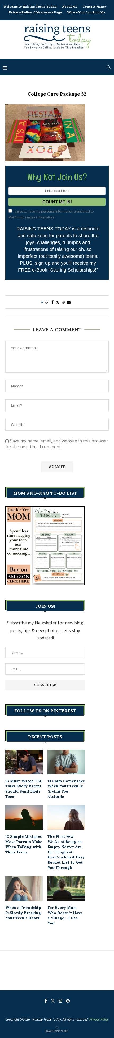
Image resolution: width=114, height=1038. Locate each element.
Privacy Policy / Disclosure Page (35, 12)
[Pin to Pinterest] (63, 302)
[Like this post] (46, 302)
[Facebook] (46, 1000)
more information (40, 217)
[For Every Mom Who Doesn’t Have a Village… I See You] (66, 888)
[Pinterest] (68, 1000)
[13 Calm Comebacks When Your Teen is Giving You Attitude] (66, 762)
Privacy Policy (99, 1019)
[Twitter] (53, 1000)
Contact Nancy (94, 6)
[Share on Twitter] (57, 302)
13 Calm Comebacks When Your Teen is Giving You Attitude (66, 789)
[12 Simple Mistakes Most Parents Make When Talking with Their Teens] (24, 817)
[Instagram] (60, 1000)
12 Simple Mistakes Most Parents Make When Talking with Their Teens (23, 844)
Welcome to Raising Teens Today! (30, 6)
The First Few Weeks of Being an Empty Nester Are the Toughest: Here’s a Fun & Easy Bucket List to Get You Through (66, 852)
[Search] (108, 67)
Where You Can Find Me (86, 12)
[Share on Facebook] (52, 302)
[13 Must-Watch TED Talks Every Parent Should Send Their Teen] (24, 762)
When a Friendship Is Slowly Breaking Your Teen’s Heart (23, 912)
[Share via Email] (69, 302)
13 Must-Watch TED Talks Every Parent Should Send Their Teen (24, 789)
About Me (69, 6)
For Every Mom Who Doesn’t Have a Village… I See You (65, 915)
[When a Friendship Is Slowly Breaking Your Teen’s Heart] (24, 888)
